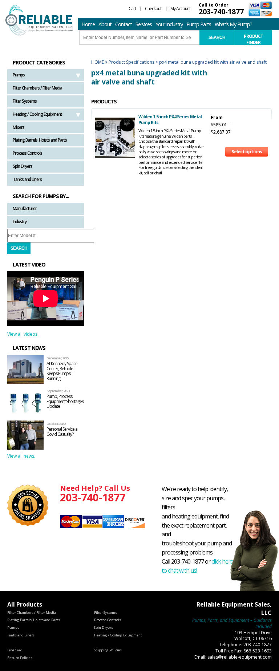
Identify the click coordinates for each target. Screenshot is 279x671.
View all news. (21, 456)
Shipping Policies (108, 650)
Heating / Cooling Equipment (37, 114)
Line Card (15, 650)
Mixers (18, 127)
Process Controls (27, 153)
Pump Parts (198, 24)
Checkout (153, 8)
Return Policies (19, 657)
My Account (180, 8)
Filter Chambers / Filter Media (37, 88)
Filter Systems (25, 101)
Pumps (19, 75)
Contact (123, 24)
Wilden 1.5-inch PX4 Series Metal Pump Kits (170, 120)
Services (144, 24)
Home (88, 24)
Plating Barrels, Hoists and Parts (40, 140)
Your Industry (169, 24)
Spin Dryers (22, 166)
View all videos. (23, 334)
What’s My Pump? (233, 24)
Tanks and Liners (27, 179)
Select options (246, 151)
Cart (132, 8)
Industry (20, 221)
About (105, 24)
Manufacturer (25, 208)
